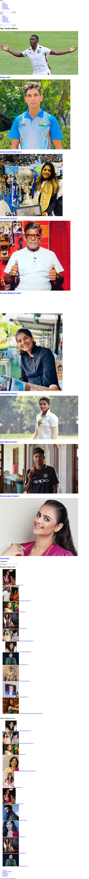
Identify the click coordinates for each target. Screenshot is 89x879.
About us (4, 870)
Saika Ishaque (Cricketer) (8, 218)
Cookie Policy (5, 875)
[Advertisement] (39, 304)
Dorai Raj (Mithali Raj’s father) (10, 293)
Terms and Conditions (7, 871)
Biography (5, 4)
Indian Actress (5, 5)
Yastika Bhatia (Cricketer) (9, 393)
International (5, 7)
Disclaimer (5, 872)
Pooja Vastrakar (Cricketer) (9, 496)
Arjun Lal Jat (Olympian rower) (11, 152)
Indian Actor (5, 6)
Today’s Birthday (6, 8)
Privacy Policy (6, 873)
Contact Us (5, 876)
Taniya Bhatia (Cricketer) (8, 442)
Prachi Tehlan (4, 558)
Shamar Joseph (5, 77)
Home (4, 2)
